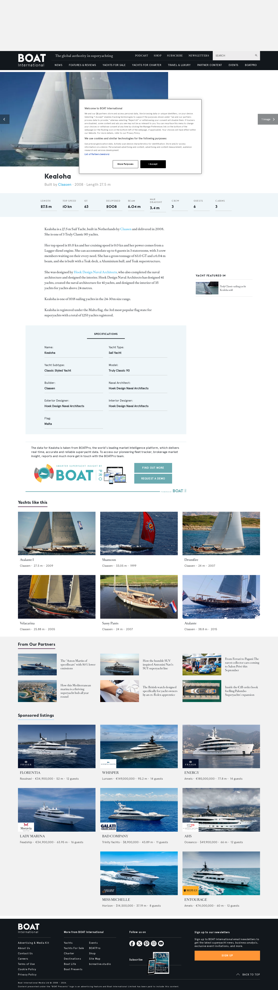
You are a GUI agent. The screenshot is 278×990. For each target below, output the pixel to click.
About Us (24, 948)
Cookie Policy (27, 969)
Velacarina (27, 623)
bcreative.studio (100, 964)
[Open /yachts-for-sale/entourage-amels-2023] (221, 873)
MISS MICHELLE (116, 899)
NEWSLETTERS (199, 55)
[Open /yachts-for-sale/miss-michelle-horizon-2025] (139, 873)
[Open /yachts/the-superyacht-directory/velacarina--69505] (57, 597)
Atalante (190, 623)
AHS (188, 836)
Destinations (72, 958)
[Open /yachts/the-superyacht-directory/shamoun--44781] (139, 533)
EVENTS (233, 65)
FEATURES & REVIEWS (82, 65)
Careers (23, 958)
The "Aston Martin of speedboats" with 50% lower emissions (78, 664)
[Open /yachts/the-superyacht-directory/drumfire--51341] (221, 533)
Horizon (107, 905)
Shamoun (109, 559)
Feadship (26, 842)
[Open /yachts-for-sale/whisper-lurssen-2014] (139, 746)
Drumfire (191, 559)
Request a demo (153, 478)
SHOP (157, 55)
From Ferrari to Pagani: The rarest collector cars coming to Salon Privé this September (242, 664)
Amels (188, 778)
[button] (4, 119)
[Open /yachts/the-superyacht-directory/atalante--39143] (221, 597)
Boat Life (70, 964)
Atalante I (27, 559)
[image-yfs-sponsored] (26, 767)
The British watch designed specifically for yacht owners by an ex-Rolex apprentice (160, 691)
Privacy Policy (27, 974)
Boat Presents (73, 969)
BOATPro (95, 948)
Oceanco (190, 842)
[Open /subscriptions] (155, 964)
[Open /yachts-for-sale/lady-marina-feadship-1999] (57, 810)
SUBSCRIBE (175, 55)
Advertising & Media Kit (33, 942)
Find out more (153, 467)
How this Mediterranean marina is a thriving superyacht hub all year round (76, 691)
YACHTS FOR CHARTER (146, 65)
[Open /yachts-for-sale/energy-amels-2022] (221, 746)
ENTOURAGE (195, 899)
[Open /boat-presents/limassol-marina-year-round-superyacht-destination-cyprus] (37, 691)
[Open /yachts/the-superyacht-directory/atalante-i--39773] (57, 533)
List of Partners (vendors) (97, 154)
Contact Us (25, 953)
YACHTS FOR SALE (114, 65)
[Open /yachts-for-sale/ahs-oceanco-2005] (221, 810)
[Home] (34, 60)
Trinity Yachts (111, 842)
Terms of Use (26, 964)
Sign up (227, 955)
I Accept (153, 164)
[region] (140, 136)
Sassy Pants (110, 623)
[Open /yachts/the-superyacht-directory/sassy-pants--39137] (139, 597)
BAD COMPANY (115, 836)
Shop (92, 953)
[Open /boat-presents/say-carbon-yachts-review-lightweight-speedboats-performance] (37, 664)
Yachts (68, 942)
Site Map (94, 958)
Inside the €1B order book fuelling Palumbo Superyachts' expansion (241, 691)
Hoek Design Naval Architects (95, 272)
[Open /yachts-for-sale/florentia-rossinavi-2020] (57, 746)
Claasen (64, 184)
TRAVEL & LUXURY (179, 65)
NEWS (58, 65)
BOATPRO (251, 65)
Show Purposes (125, 164)
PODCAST (141, 55)
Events (93, 942)
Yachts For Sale (74, 948)
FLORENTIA (30, 772)
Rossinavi (26, 778)
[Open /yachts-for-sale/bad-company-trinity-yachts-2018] (139, 810)
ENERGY (191, 772)
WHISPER (110, 772)
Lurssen (107, 778)
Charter (69, 953)
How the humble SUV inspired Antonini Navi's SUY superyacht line (158, 664)
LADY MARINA (32, 836)
